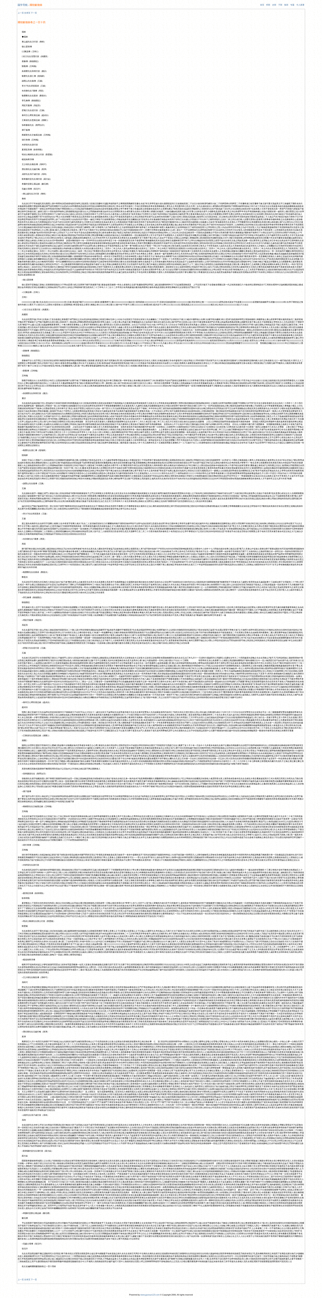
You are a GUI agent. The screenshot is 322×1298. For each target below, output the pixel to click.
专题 (292, 5)
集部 (286, 5)
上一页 (21, 13)
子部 (280, 5)
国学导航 (23, 5)
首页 (262, 5)
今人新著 (300, 5)
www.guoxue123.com (150, 1295)
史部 (274, 5)
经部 (268, 5)
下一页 (34, 13)
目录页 (27, 13)
